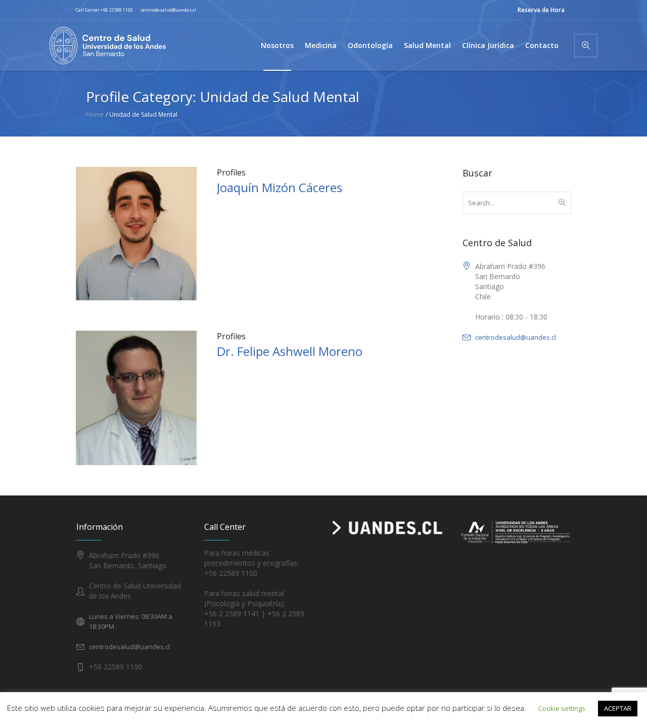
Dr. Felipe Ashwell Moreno (289, 351)
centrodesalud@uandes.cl (168, 10)
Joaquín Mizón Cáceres (279, 187)
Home (95, 114)
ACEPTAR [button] (617, 708)
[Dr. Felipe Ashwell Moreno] (136, 397)
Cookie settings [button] (561, 708)
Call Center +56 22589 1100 (104, 10)
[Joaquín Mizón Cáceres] (136, 233)
